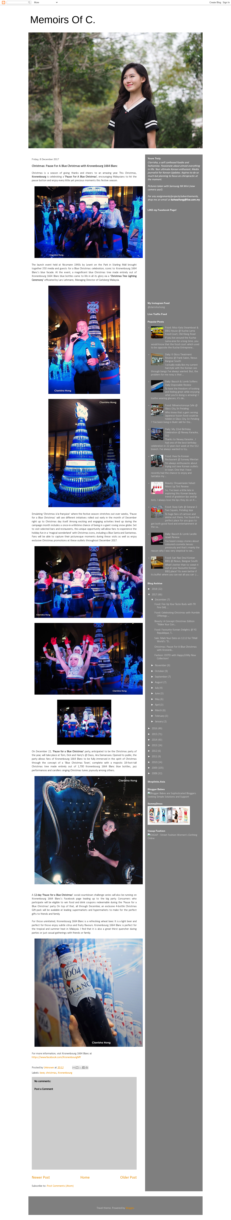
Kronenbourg (65, 1073)
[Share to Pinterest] (86, 1067)
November (161, 665)
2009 (155, 768)
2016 (155, 728)
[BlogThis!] (77, 1067)
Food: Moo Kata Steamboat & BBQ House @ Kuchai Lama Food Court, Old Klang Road (182, 331)
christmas (51, 1073)
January (159, 721)
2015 (155, 734)
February (160, 716)
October (160, 671)
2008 (155, 773)
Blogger (130, 1208)
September (161, 677)
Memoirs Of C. (63, 19)
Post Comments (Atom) (60, 1186)
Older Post (128, 1178)
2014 (155, 740)
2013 (155, 745)
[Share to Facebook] (83, 1067)
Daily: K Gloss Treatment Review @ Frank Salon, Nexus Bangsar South (181, 357)
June (157, 693)
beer (42, 1073)
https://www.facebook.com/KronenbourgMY (56, 1057)
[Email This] (74, 1067)
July (157, 688)
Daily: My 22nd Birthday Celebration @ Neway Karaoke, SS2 (182, 432)
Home (85, 1178)
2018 (155, 589)
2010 (155, 762)
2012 (155, 751)
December (161, 599)
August (159, 682)
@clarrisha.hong (156, 307)
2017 (155, 594)
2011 (155, 756)
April (157, 705)
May (157, 699)
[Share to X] (80, 1067)
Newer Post (41, 1178)
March (159, 710)
